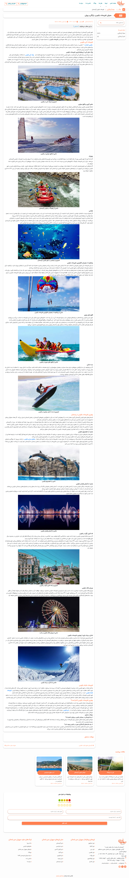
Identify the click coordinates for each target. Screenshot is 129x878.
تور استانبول (91, 843)
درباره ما (81, 3)
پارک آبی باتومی (29, 55)
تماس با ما (88, 3)
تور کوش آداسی (58, 849)
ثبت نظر (64, 823)
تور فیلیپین (59, 856)
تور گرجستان (59, 843)
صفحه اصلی (113, 3)
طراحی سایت (70, 876)
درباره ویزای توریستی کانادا (24, 856)
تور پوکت (92, 856)
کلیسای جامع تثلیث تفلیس (85, 745)
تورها (106, 3)
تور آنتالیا (92, 846)
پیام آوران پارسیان (60, 876)
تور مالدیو (91, 862)
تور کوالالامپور (90, 859)
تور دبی (92, 849)
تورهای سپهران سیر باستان (24, 849)
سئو (65, 876)
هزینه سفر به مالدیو (11, 745)
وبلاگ (94, 3)
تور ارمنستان (59, 862)
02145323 (23, 4)
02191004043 (11, 4)
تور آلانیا (60, 852)
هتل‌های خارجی (27, 846)
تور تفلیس (91, 852)
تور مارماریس (59, 846)
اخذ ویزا (29, 843)
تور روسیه (60, 859)
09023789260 (105, 863)
